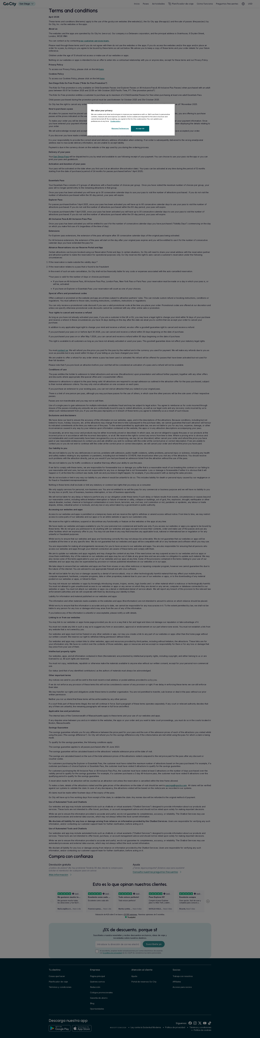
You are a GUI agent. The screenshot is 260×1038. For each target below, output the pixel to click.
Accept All (140, 129)
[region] (131, 120)
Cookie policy (115, 121)
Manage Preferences (120, 128)
